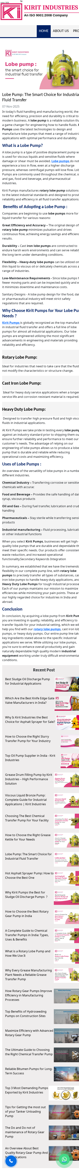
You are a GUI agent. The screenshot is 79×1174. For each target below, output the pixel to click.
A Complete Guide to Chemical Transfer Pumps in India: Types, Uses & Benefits (27, 935)
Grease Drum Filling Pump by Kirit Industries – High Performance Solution (28, 779)
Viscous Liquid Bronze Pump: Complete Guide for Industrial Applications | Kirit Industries (26, 799)
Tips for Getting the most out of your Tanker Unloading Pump (25, 1111)
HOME (44, 31)
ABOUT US (61, 31)
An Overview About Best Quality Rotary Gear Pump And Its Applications (26, 1152)
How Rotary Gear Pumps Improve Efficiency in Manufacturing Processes (28, 995)
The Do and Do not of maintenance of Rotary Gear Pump (24, 1132)
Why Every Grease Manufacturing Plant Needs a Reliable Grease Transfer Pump (28, 974)
